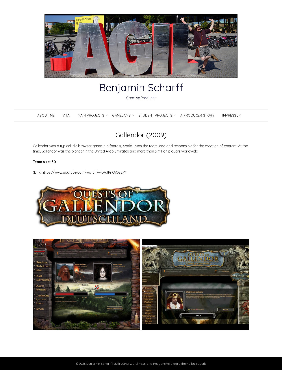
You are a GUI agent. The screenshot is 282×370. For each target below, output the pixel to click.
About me (46, 115)
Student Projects (155, 115)
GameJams (121, 115)
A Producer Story (197, 115)
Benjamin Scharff (141, 87)
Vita (66, 115)
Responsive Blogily (166, 364)
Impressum (231, 115)
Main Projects (91, 115)
